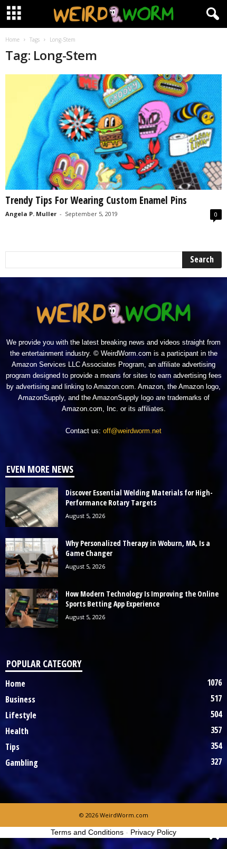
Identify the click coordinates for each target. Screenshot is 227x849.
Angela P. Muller (30, 214)
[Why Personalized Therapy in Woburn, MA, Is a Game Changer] (31, 558)
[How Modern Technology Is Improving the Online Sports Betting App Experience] (31, 608)
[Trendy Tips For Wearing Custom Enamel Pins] (113, 132)
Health (17, 731)
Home (12, 39)
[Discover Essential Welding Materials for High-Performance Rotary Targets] (31, 507)
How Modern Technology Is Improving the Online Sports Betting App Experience (142, 599)
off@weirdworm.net (132, 431)
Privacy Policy (153, 832)
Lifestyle (20, 715)
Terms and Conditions (87, 832)
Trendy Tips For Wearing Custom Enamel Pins (96, 200)
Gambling (21, 762)
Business (20, 699)
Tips (12, 747)
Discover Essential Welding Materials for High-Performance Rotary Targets (139, 497)
